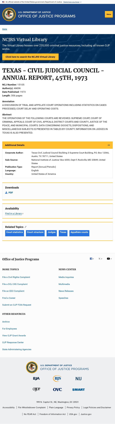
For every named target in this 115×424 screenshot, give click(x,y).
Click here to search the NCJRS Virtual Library (30, 56)
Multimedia (64, 284)
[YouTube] (110, 261)
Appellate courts (79, 232)
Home (4, 29)
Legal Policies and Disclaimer (97, 407)
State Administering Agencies (16, 349)
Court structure (35, 232)
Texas (63, 232)
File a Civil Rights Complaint (16, 277)
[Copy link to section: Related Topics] (24, 226)
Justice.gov (86, 414)
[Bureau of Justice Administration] (36, 381)
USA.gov (73, 414)
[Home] (46, 14)
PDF (11, 192)
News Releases (66, 291)
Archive (6, 321)
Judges (52, 232)
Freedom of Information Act (53, 414)
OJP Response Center (13, 342)
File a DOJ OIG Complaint (14, 284)
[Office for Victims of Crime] (57, 392)
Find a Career (8, 297)
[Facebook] (93, 261)
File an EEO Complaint (13, 291)
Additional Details (15, 145)
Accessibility (9, 407)
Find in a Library (13, 213)
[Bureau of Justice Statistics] (57, 382)
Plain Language (56, 407)
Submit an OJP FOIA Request (16, 304)
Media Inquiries (66, 277)
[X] (101, 261)
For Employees (9, 328)
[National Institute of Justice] (78, 381)
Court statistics (14, 232)
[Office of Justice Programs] (9, 14)
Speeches (63, 297)
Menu (109, 14)
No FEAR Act (30, 414)
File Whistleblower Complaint (32, 407)
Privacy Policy (73, 407)
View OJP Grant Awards (14, 335)
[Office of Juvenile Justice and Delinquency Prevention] (36, 392)
